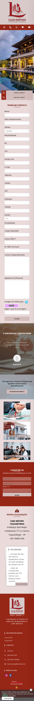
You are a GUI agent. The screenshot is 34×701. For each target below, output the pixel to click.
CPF (6, 151)
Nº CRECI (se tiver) (12, 247)
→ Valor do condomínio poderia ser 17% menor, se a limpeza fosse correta (15, 574)
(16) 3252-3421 (12, 655)
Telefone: (10, 651)
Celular (7, 183)
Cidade (7, 207)
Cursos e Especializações (15, 255)
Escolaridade (10, 223)
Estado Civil (9, 159)
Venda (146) (8, 638)
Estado (7, 215)
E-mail (7, 167)
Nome (7, 111)
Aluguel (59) (8, 641)
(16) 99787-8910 (12, 660)
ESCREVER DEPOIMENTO (17, 392)
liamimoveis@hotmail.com (16, 664)
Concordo (7, 698)
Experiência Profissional (14, 278)
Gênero (7, 127)
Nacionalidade (10, 135)
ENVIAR (17, 495)
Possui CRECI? (10, 239)
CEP (6, 191)
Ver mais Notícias (21, 584)
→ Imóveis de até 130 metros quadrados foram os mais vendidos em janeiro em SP (16, 559)
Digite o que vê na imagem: (15, 309)
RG (6, 143)
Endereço (8, 199)
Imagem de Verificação (14, 302)
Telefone (8, 175)
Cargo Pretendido (12, 231)
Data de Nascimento (13, 119)
